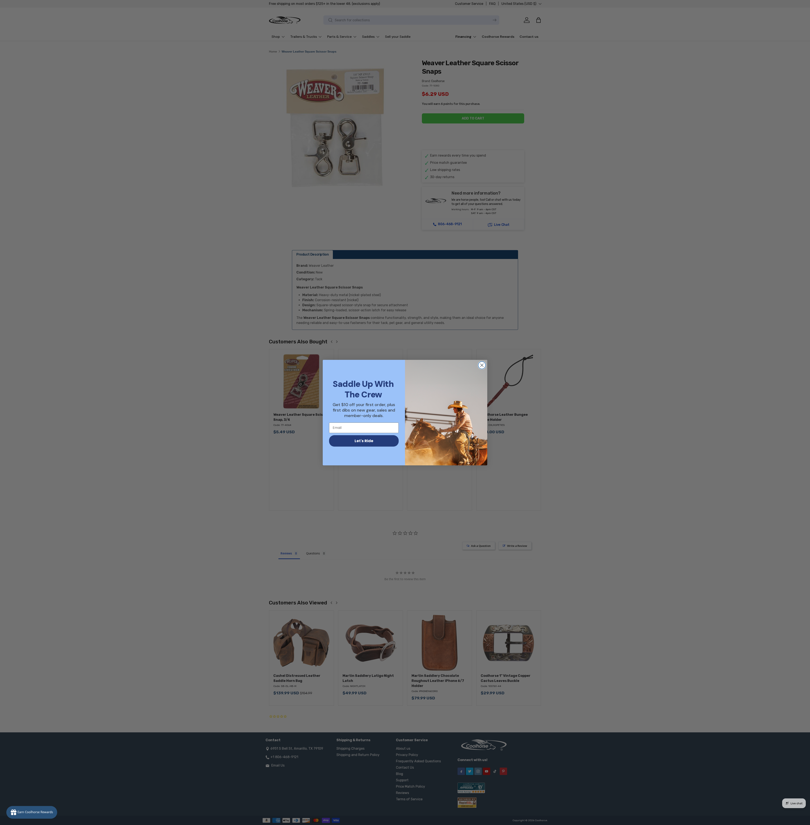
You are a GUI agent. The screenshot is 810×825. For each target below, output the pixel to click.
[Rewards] (31, 812)
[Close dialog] (482, 365)
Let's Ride (364, 440)
